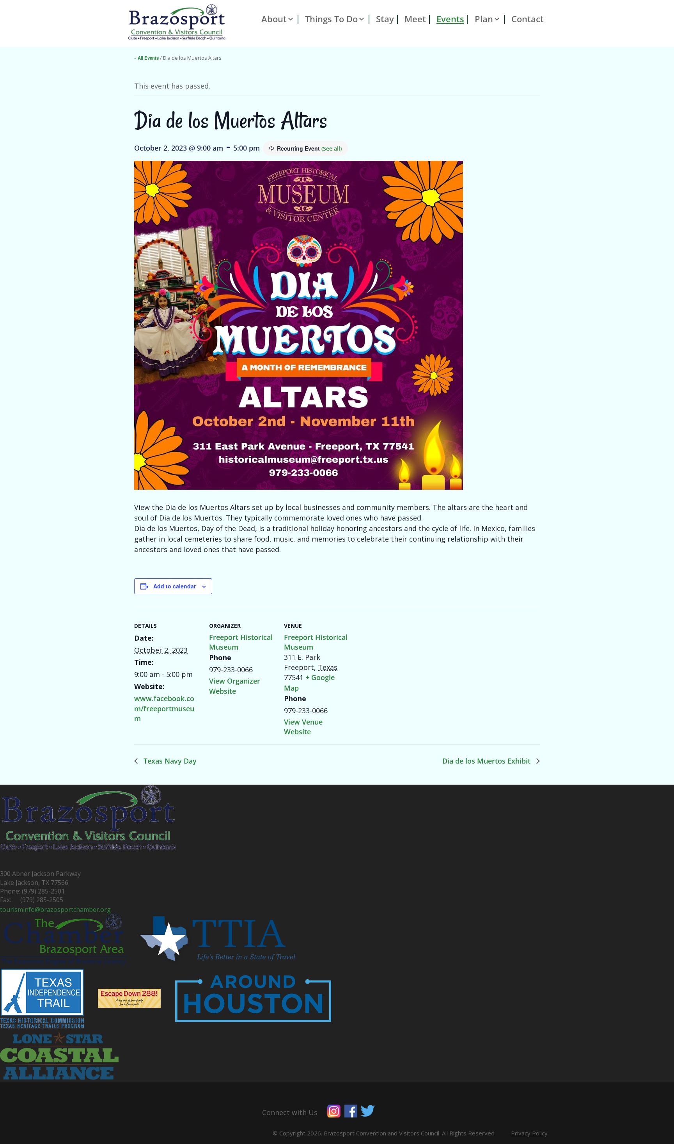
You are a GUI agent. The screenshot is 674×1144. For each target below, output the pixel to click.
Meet (415, 19)
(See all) (331, 148)
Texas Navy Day (169, 761)
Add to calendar (174, 586)
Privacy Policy (529, 1133)
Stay (385, 19)
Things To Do (331, 19)
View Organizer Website (234, 685)
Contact (527, 19)
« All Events (146, 58)
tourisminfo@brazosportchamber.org (55, 909)
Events (450, 19)
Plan (484, 19)
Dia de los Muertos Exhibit (487, 761)
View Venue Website (303, 726)
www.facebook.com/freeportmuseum (164, 708)
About (274, 19)
